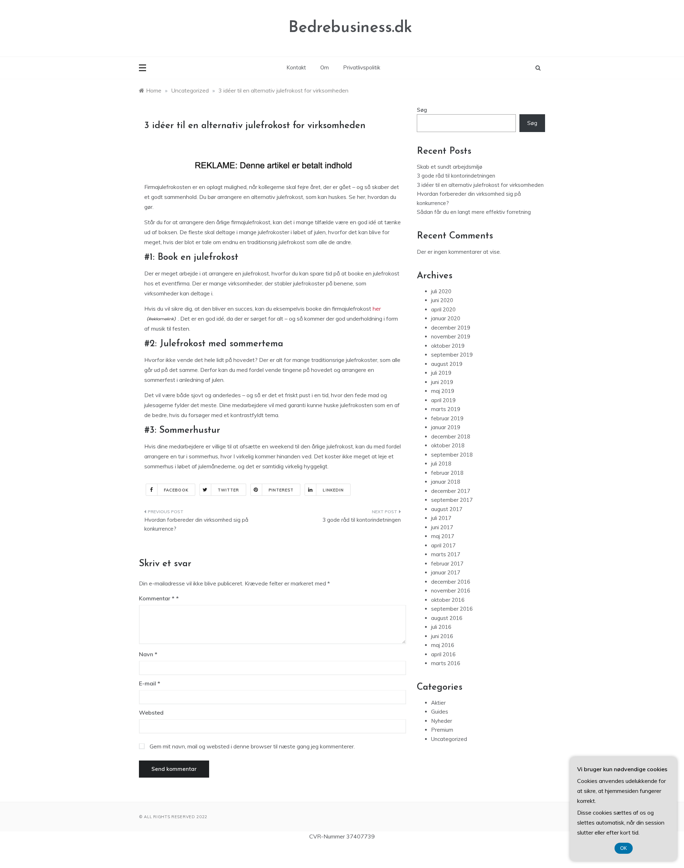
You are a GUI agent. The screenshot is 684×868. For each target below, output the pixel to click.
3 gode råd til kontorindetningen (361, 519)
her (377, 308)
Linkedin (333, 490)
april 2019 (443, 400)
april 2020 (443, 309)
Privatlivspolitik (361, 67)
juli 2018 (441, 463)
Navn (148, 654)
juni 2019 (442, 382)
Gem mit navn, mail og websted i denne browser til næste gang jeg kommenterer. (252, 746)
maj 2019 (442, 391)
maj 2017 (442, 536)
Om (324, 67)
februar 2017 (447, 563)
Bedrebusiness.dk (350, 28)
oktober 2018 (448, 445)
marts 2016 (445, 663)
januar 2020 (445, 318)
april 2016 (443, 654)
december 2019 (450, 327)
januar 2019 (445, 427)
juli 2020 (441, 291)
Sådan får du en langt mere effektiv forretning (474, 212)
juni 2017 (442, 527)
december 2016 (450, 581)
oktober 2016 (448, 599)
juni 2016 (442, 636)
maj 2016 (442, 645)
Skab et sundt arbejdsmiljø (449, 166)
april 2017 (443, 545)
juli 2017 (441, 518)
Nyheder (441, 720)
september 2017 (452, 499)
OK (623, 848)
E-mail (149, 683)
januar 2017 (445, 572)
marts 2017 (445, 554)
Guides (439, 711)
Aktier (438, 702)
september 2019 (452, 354)
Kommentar (157, 598)
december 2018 (450, 436)
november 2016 (450, 590)
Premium (442, 729)
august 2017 (446, 509)
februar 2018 (447, 472)
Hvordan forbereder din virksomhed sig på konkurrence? (196, 524)
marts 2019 (445, 409)
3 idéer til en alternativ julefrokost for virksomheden (480, 185)
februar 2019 (447, 418)
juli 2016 (441, 627)
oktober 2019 (448, 345)
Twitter (228, 490)
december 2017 (450, 491)
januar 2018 (445, 481)
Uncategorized (449, 739)
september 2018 (452, 454)
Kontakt (296, 67)
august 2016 (446, 618)
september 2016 (452, 608)
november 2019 (450, 336)
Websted (151, 712)
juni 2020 (442, 300)
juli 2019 (441, 372)
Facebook (176, 490)
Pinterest (281, 490)
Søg (422, 109)
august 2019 (446, 364)
